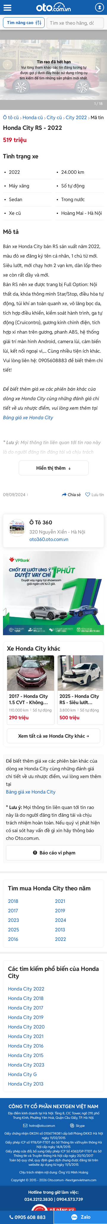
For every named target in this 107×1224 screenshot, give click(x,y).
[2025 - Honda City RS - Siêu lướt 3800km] (81, 672)
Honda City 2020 (26, 1027)
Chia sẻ (74, 494)
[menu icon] (7, 7)
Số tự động (72, 186)
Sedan (15, 199)
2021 (60, 901)
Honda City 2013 (25, 1084)
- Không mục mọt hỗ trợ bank (28, 699)
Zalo (85, 1217)
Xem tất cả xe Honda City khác (51, 736)
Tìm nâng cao (20, 22)
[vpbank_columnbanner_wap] (53, 593)
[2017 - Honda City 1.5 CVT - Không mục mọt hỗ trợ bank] (30, 672)
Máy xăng (19, 186)
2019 (60, 911)
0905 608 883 (30, 1217)
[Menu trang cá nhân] (99, 7)
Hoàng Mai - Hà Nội (81, 213)
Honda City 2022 (26, 989)
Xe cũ (15, 213)
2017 (13, 911)
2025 (13, 930)
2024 (60, 920)
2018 (13, 901)
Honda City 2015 (25, 1055)
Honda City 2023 (26, 1065)
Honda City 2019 (25, 1017)
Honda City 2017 (25, 1008)
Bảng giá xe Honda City (28, 417)
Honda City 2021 (25, 1036)
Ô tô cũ (11, 117)
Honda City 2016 (25, 1046)
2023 (13, 920)
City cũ (54, 117)
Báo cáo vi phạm (56, 853)
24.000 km (72, 172)
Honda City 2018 (26, 998)
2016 (13, 939)
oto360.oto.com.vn (48, 539)
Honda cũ (33, 117)
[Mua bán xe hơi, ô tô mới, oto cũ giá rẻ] (53, 6)
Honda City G (22, 1074)
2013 (60, 930)
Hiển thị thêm (51, 468)
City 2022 (76, 117)
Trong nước (73, 199)
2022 (14, 172)
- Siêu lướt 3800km (79, 699)
